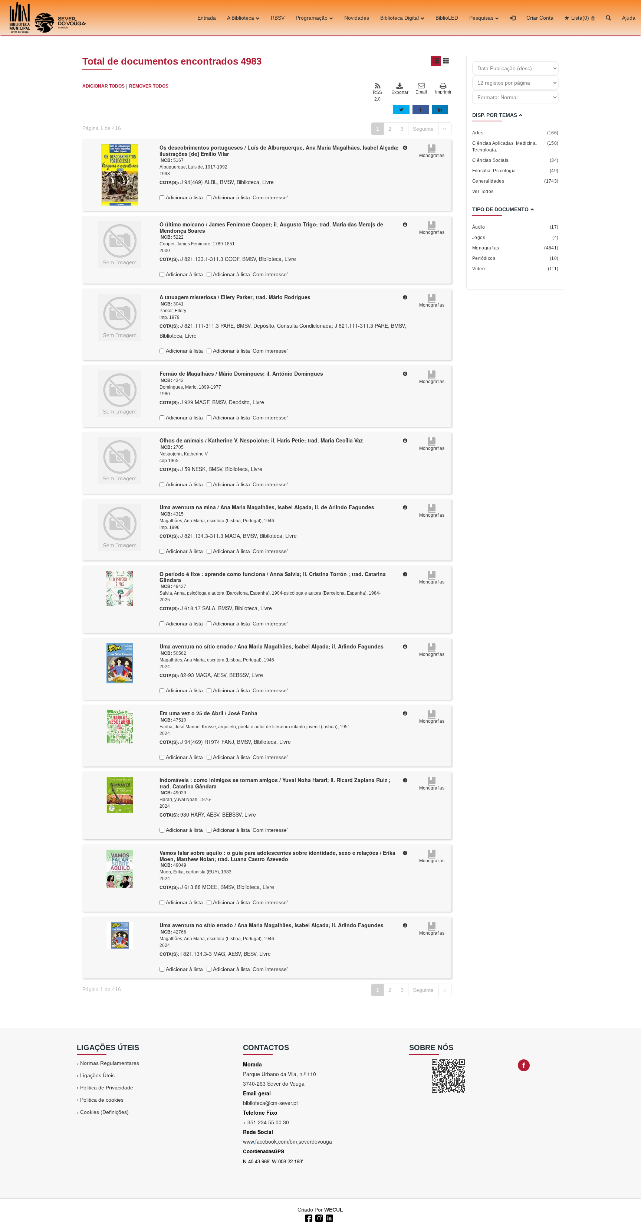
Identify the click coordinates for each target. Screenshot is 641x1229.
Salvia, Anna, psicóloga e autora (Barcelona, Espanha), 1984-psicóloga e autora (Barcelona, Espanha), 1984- (270, 593)
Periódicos (515, 258)
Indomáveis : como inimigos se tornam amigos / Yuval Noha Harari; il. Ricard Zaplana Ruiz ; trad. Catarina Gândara (275, 783)
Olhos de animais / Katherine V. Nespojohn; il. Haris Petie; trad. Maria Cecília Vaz (261, 440)
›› (445, 129)
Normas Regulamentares (109, 1063)
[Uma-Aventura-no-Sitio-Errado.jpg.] (119, 663)
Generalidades (515, 181)
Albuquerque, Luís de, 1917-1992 (193, 167)
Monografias (515, 248)
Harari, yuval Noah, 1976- (185, 799)
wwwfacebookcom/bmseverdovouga (287, 1141)
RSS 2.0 (377, 96)
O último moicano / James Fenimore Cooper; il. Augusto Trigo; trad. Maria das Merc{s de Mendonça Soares (271, 227)
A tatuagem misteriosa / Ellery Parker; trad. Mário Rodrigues (235, 297)
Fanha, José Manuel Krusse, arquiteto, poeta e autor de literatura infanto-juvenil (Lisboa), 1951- (256, 726)
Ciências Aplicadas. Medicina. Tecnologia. (515, 147)
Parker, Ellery (173, 310)
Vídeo (515, 268)
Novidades (356, 18)
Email (421, 92)
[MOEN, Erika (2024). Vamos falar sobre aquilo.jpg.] (119, 868)
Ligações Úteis (97, 1075)
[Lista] (436, 61)
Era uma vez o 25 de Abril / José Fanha (208, 713)
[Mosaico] (446, 61)
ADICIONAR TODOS (103, 86)
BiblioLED (446, 18)
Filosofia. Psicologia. (515, 170)
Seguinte (423, 129)
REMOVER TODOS (148, 86)
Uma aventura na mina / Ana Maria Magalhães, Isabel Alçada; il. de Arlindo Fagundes (267, 507)
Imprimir (443, 92)
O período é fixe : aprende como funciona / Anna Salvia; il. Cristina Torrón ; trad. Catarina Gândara (273, 577)
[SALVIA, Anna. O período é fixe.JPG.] (119, 588)
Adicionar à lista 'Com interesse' (249, 197)
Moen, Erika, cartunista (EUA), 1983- (196, 872)
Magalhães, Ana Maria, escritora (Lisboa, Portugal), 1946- (218, 520)
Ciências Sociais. (515, 160)
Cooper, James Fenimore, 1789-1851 (197, 243)
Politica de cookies (102, 1100)
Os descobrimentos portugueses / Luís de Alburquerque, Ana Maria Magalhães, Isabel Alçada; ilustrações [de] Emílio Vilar (279, 150)
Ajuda (628, 18)
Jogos (515, 237)
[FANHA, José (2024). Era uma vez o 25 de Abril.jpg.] (119, 726)
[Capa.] (119, 174)
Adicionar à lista (183, 197)
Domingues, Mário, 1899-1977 (190, 387)
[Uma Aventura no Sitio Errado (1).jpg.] (119, 935)
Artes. (515, 132)
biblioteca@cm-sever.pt (270, 1103)
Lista (580, 18)
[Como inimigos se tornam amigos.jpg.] (119, 794)
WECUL (333, 1210)
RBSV (278, 18)
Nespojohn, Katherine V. (184, 454)
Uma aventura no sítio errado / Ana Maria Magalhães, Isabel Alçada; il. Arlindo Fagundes (272, 646)
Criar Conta (539, 18)
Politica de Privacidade (106, 1088)
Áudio (515, 227)
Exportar (399, 92)
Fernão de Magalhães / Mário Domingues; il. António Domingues (241, 373)
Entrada (206, 18)
